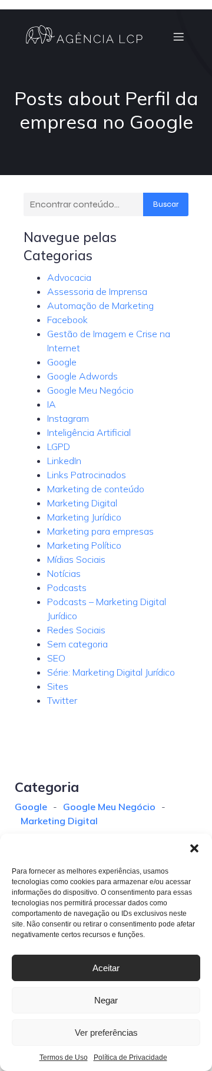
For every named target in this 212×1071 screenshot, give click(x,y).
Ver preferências (106, 1033)
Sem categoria (77, 644)
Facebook (67, 319)
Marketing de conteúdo (95, 489)
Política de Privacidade (130, 1057)
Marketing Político (84, 545)
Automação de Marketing (100, 305)
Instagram (68, 418)
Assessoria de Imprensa (97, 291)
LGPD (58, 446)
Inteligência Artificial (89, 432)
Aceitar (106, 968)
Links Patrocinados (86, 475)
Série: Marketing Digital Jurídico (111, 672)
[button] (194, 848)
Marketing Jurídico (84, 517)
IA (51, 404)
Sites (57, 686)
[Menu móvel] (178, 36)
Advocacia (69, 277)
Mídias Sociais (76, 559)
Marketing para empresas (100, 531)
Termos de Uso (63, 1057)
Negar (106, 1000)
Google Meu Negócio (90, 390)
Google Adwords (82, 376)
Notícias (64, 573)
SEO (56, 658)
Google (62, 362)
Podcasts (67, 587)
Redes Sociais (76, 630)
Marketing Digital (82, 503)
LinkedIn (64, 460)
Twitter (62, 700)
